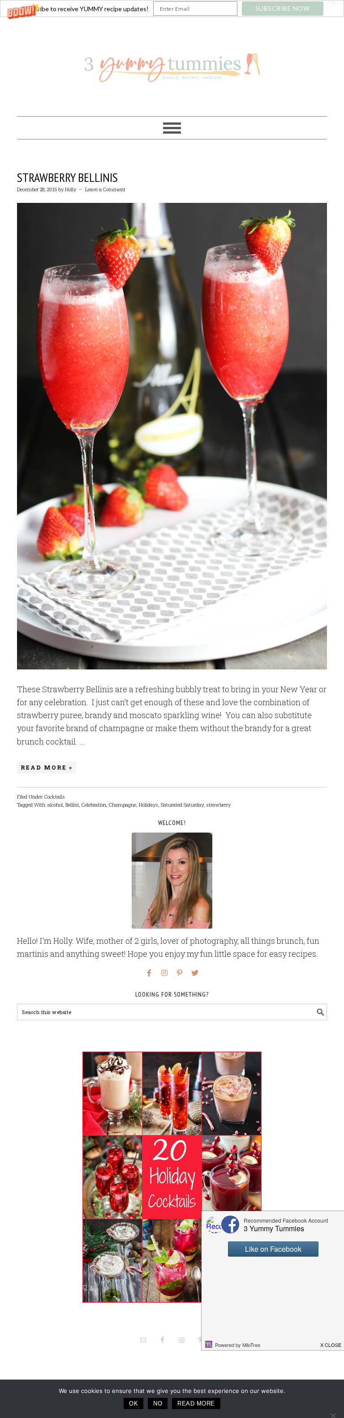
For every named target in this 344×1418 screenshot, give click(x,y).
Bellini (72, 804)
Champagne (122, 804)
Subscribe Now (282, 8)
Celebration (94, 804)
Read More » (47, 767)
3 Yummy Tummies (172, 62)
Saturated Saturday (182, 804)
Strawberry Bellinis (67, 177)
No (157, 1403)
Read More (196, 1403)
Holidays (148, 804)
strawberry (218, 804)
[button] (172, 8)
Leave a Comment (105, 189)
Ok (133, 1403)
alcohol (55, 804)
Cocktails (54, 796)
